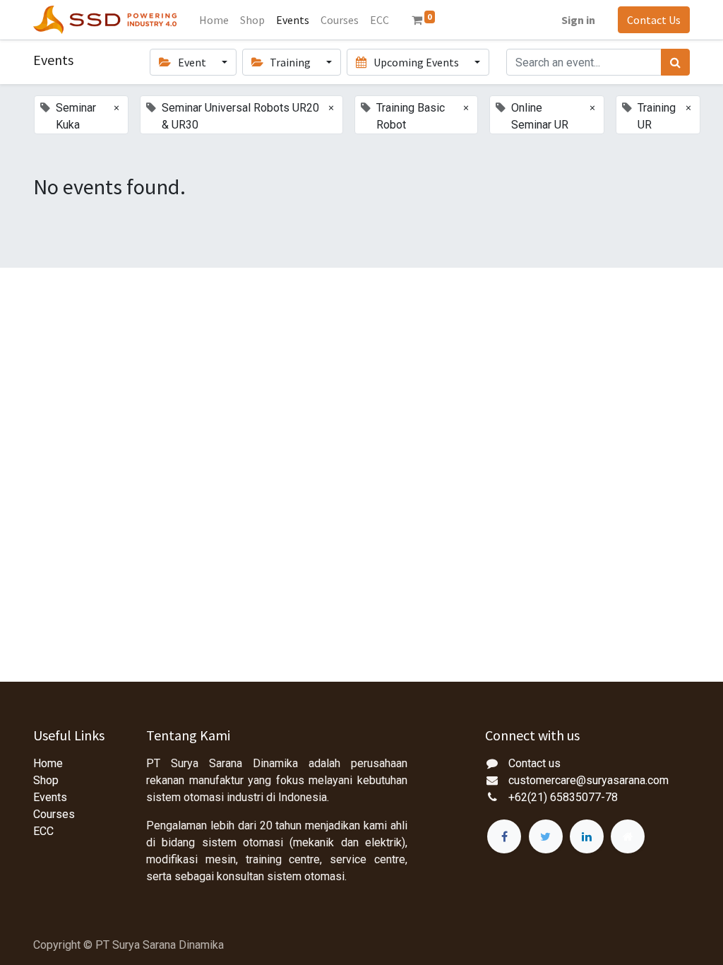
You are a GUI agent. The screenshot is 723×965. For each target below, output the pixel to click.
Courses (54, 814)
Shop (46, 780)
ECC (43, 831)
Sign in (578, 20)
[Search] (675, 62)
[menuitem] (213, 20)
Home (48, 763)
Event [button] (192, 62)
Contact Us (654, 20)
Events (50, 797)
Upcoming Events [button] (416, 62)
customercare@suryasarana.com (588, 780)
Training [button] (290, 62)
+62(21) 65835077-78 (563, 797)
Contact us (534, 763)
